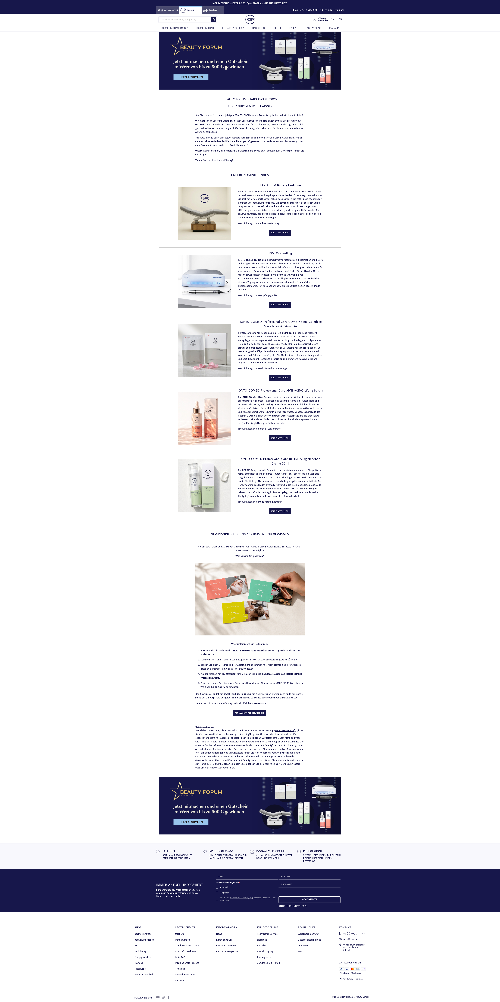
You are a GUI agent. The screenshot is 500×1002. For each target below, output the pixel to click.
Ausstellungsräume (185, 974)
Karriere (179, 980)
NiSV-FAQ (180, 957)
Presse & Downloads (227, 945)
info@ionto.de (246, 668)
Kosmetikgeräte (143, 933)
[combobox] (187, 19)
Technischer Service (267, 933)
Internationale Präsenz (187, 963)
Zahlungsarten (264, 957)
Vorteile (261, 945)
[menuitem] (174, 28)
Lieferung (262, 939)
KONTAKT (345, 927)
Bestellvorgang (265, 951)
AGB (300, 951)
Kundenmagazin (224, 939)
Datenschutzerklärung (309, 939)
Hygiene (138, 963)
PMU (136, 945)
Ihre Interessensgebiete (227, 882)
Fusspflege (140, 968)
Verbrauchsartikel (143, 974)
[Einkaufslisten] (333, 19)
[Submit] (213, 19)
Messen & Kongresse (227, 951)
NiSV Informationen (185, 951)
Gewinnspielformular (245, 683)
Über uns (179, 933)
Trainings (180, 968)
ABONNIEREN (309, 899)
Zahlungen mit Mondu (268, 963)
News (219, 933)
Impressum (303, 945)
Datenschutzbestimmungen (241, 898)
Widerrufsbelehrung (308, 933)
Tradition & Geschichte (187, 945)
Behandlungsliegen (144, 939)
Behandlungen (182, 939)
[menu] (250, 28)
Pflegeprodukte (142, 957)
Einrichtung (140, 951)
